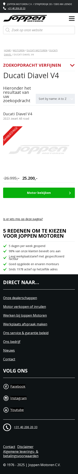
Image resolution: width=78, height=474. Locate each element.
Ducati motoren (37, 50)
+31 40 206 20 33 (16, 8)
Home (7, 50)
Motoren (19, 50)
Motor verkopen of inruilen (24, 307)
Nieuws (9, 350)
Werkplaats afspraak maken (25, 324)
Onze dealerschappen (20, 298)
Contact (9, 359)
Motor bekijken (39, 193)
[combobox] (55, 99)
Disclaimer (25, 447)
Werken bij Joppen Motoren (25, 315)
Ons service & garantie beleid (25, 333)
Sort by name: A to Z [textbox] (53, 99)
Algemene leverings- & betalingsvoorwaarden (20, 453)
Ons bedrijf (11, 342)
